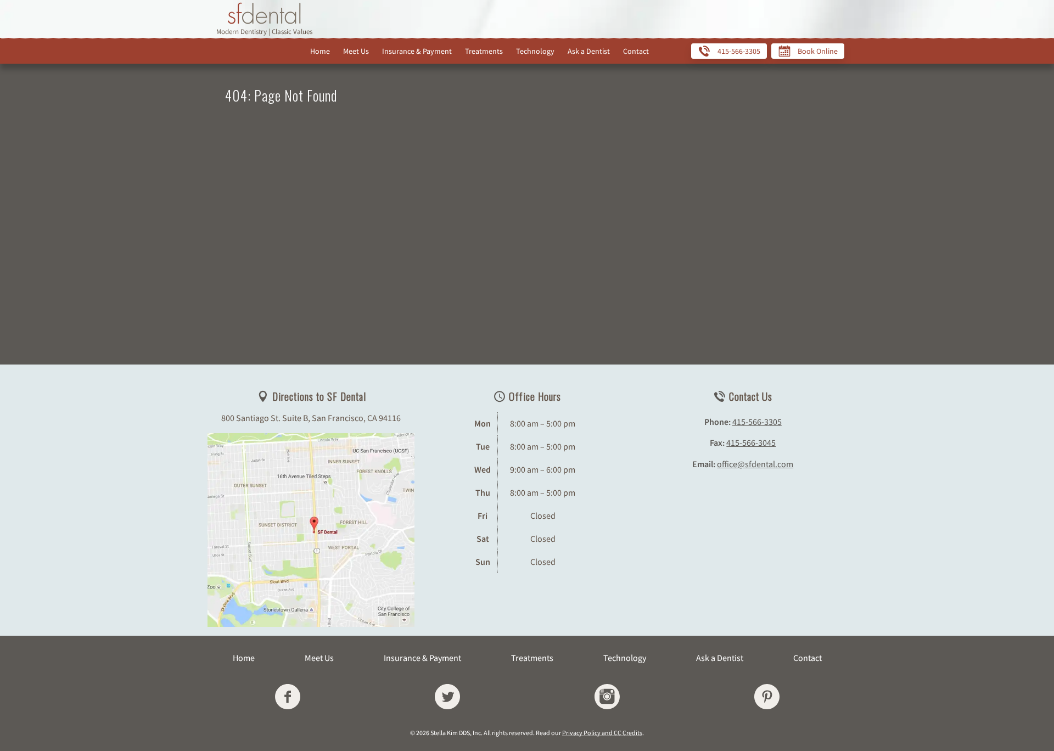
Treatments (484, 51)
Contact (636, 51)
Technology (535, 51)
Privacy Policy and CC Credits (602, 732)
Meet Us (356, 51)
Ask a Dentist (589, 51)
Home (320, 51)
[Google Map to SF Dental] (311, 530)
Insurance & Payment (417, 51)
